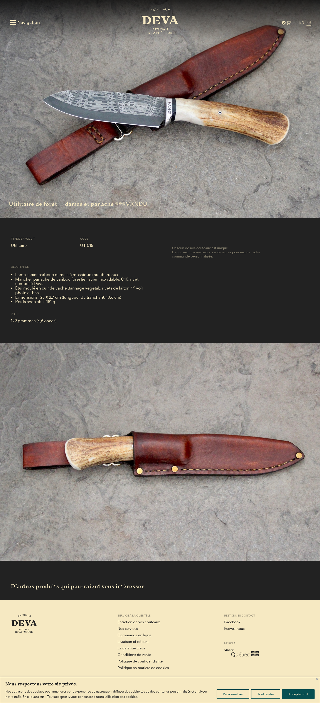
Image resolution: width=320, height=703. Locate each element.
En (301, 22)
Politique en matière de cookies (143, 667)
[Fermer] (317, 679)
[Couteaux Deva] (160, 22)
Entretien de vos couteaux (139, 622)
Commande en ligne (134, 635)
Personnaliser (233, 694)
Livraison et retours (133, 641)
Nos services (128, 628)
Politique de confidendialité (140, 661)
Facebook (232, 622)
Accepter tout (298, 694)
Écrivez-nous (234, 628)
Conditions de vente (134, 654)
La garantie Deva (131, 648)
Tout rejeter (265, 694)
